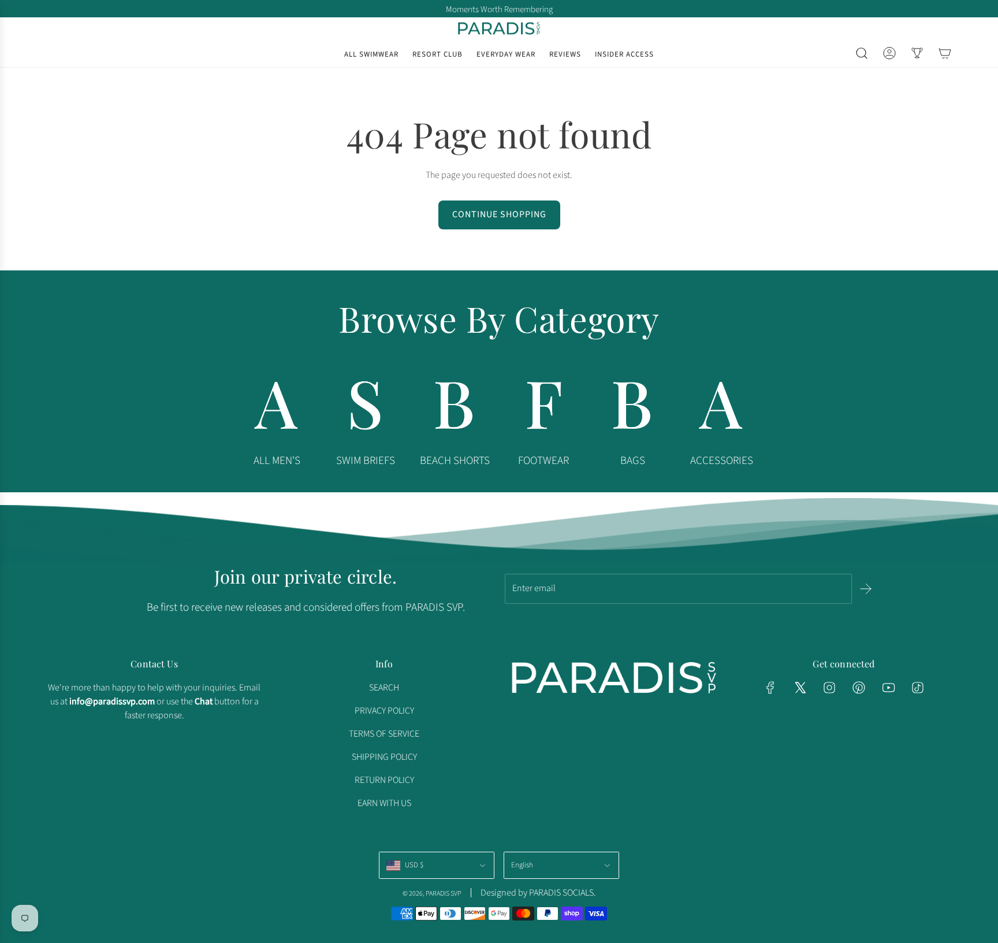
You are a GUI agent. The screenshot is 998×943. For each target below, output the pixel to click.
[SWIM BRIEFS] (365, 408)
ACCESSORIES (721, 461)
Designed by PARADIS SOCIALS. (538, 892)
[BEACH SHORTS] (454, 408)
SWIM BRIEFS (365, 461)
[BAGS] (632, 408)
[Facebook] (770, 687)
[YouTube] (888, 687)
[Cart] (945, 53)
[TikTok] (918, 687)
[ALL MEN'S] (276, 408)
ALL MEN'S (277, 461)
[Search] (862, 53)
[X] (800, 687)
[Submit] (866, 589)
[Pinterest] (859, 687)
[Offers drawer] (917, 53)
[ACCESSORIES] (721, 408)
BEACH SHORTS (455, 461)
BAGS (632, 461)
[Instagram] (829, 687)
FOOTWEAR (543, 461)
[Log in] (889, 53)
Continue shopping (499, 214)
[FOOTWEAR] (543, 408)
